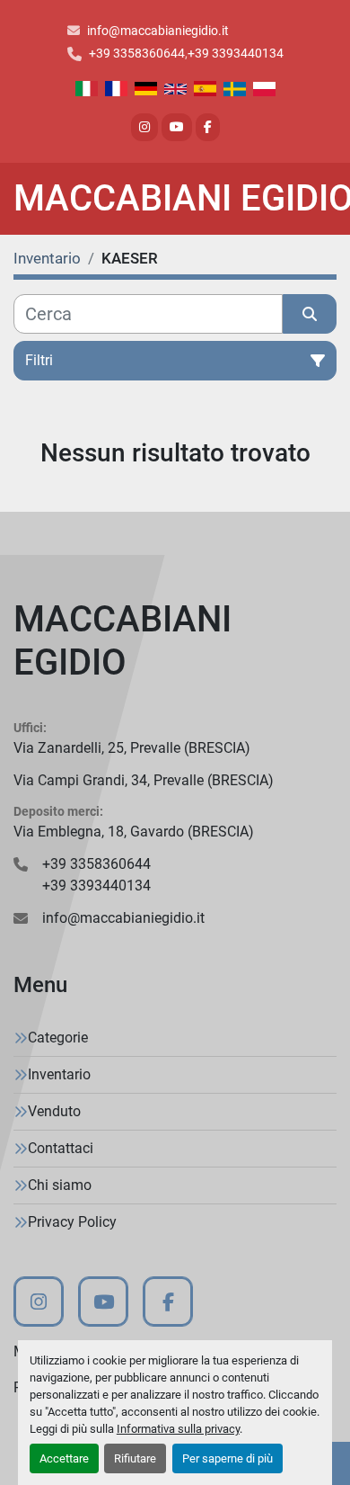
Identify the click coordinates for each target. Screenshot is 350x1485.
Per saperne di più (227, 1458)
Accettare (64, 1458)
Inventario (59, 1074)
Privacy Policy (72, 1221)
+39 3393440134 (236, 53)
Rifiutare (135, 1458)
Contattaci (60, 1148)
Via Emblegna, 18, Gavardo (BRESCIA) (133, 831)
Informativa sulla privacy (178, 1429)
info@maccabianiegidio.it (158, 30)
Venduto (54, 1111)
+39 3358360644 (137, 53)
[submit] (310, 314)
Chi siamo (60, 1185)
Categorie (58, 1037)
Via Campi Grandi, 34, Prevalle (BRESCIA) (143, 780)
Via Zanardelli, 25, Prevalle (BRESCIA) (131, 747)
